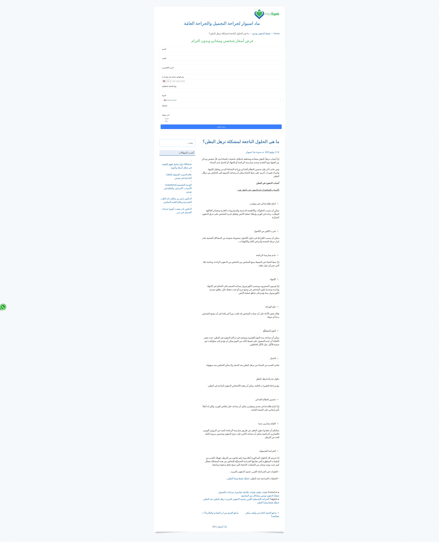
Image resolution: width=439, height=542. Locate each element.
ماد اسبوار (222, 526)
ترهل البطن (219, 499)
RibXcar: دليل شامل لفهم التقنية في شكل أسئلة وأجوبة (177, 166)
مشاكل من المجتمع (251, 495)
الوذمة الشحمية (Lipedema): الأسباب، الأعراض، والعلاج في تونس (178, 188)
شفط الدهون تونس (270, 495)
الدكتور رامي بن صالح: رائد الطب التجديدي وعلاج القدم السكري (176, 200)
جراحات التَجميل (226, 492)
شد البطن (208, 499)
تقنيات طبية (262, 492)
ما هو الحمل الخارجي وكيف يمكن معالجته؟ (262, 514)
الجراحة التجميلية (261, 499)
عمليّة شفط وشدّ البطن (239, 478)
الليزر (249, 499)
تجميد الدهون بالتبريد (236, 499)
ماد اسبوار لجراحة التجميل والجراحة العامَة (222, 23)
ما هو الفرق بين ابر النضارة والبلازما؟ (221, 512)
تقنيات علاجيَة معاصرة (245, 492)
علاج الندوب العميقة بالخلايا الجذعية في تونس (179, 176)
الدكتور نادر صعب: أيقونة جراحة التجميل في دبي (177, 210)
